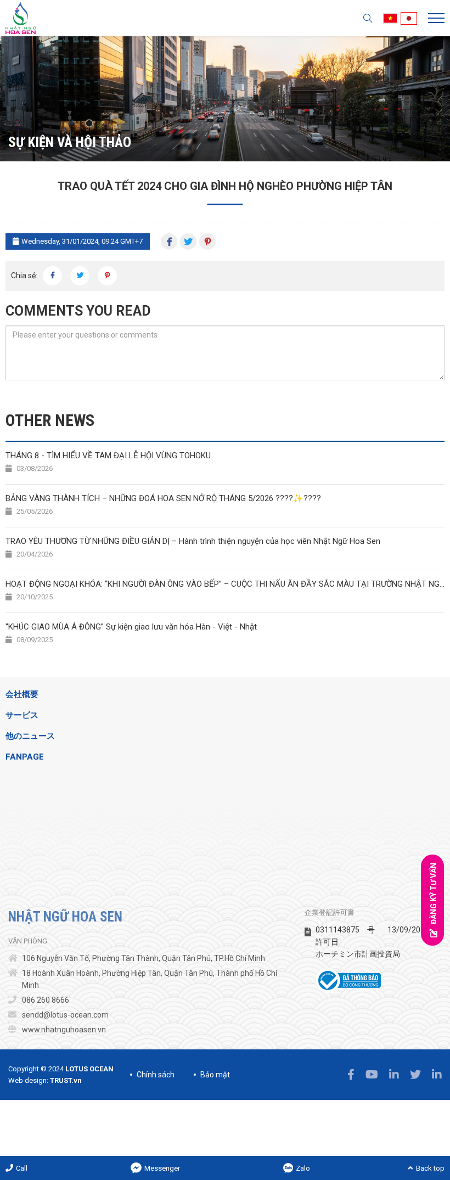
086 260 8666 (45, 1000)
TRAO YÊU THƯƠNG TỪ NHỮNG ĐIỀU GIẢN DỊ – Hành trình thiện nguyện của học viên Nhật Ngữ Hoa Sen (192, 547)
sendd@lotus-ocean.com (65, 1014)
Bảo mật (215, 1074)
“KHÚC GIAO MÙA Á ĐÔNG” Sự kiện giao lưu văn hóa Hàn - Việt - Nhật (131, 633)
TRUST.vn (66, 1080)
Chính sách (156, 1074)
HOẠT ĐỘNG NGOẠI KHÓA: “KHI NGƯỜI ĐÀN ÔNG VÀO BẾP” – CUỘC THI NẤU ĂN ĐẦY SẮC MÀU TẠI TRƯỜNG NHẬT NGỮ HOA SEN (225, 590)
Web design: (28, 1080)
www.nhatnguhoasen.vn (64, 1029)
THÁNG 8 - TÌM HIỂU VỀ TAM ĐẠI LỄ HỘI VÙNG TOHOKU (108, 462)
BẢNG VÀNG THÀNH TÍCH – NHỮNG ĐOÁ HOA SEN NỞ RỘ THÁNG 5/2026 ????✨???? (163, 504)
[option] (225, 98)
